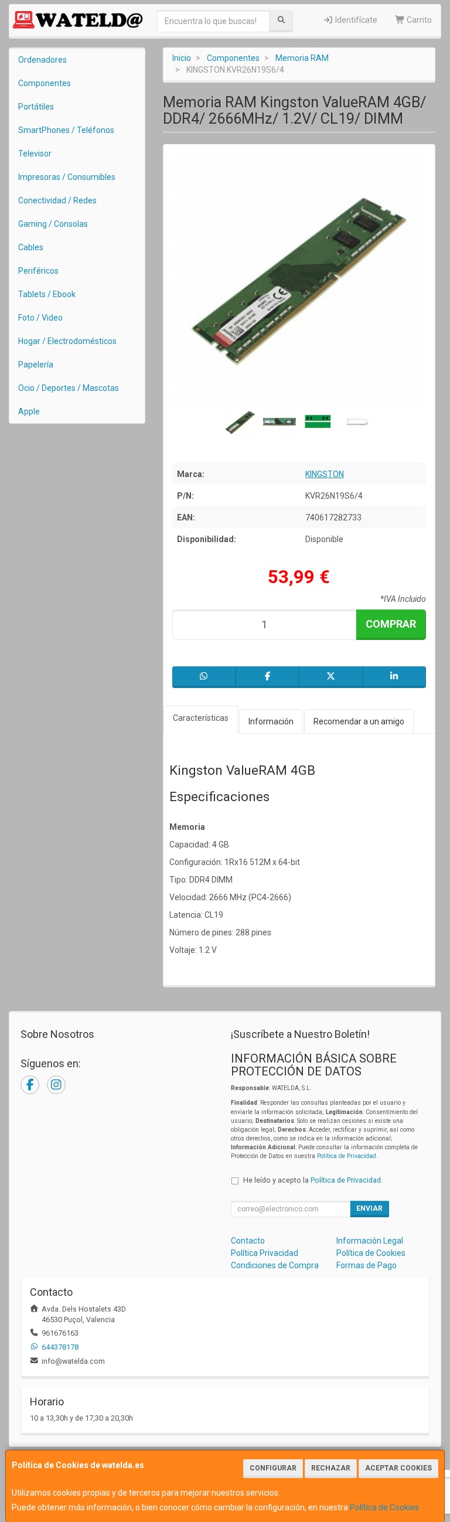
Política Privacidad (264, 1253)
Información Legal (369, 1240)
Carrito (418, 20)
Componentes (44, 83)
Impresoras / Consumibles (66, 177)
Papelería (35, 364)
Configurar (273, 1468)
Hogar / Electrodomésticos (67, 341)
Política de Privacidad (346, 1156)
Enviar (369, 1208)
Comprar (391, 624)
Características (201, 718)
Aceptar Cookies (398, 1468)
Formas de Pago (366, 1265)
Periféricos (38, 270)
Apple (29, 411)
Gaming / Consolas (53, 224)
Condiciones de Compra (275, 1265)
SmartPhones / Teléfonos (66, 130)
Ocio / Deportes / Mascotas (68, 388)
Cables (30, 247)
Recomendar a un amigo (358, 721)
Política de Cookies (384, 1507)
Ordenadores (42, 59)
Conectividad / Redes (57, 200)
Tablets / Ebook (47, 294)
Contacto (248, 1240)
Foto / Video (40, 317)
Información (271, 721)
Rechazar (330, 1468)
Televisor (35, 153)
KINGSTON (324, 474)
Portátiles (36, 106)
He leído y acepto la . (313, 1180)
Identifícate (355, 20)
